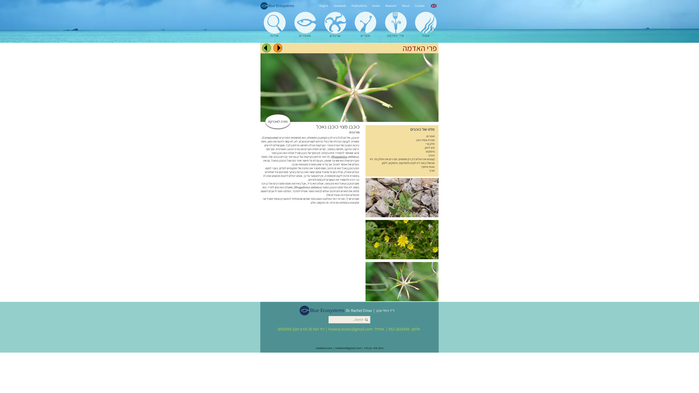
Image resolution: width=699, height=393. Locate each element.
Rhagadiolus (339, 157)
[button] (402, 197)
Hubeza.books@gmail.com (350, 329)
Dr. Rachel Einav (359, 310)
